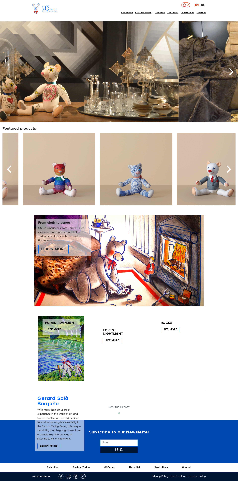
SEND (119, 449)
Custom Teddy (143, 13)
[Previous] (7, 72)
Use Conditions (178, 476)
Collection (127, 13)
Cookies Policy (197, 476)
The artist (172, 13)
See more (54, 329)
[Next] (228, 169)
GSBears (160, 13)
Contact (201, 13)
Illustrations (187, 13)
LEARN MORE (53, 249)
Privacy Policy (160, 476)
